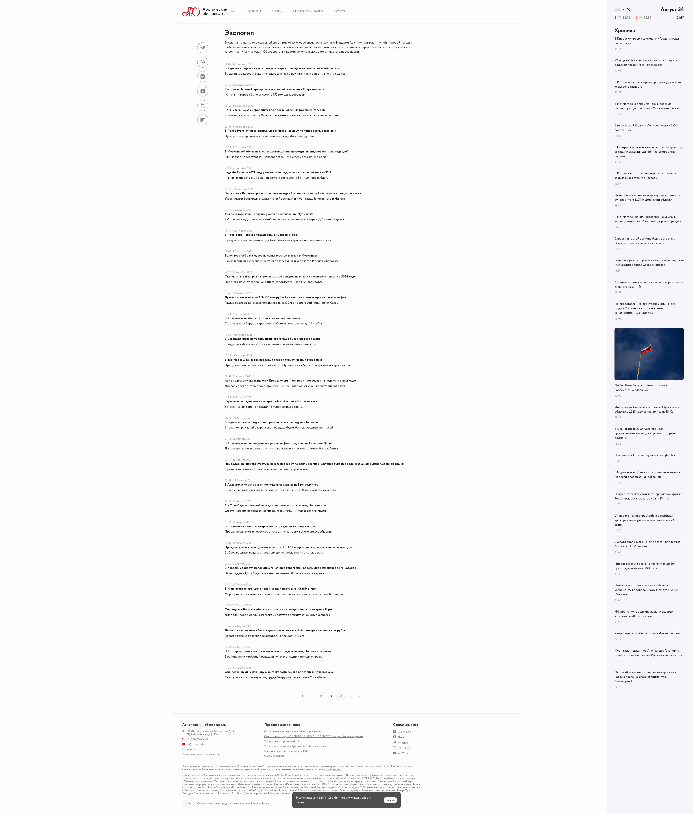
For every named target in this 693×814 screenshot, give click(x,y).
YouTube (403, 753)
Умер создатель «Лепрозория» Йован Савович (647, 633)
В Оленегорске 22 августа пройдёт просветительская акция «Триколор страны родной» (645, 433)
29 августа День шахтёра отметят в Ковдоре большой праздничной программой (645, 62)
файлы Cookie (328, 798)
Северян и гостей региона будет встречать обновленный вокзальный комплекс (644, 240)
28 (321, 696)
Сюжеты (340, 11)
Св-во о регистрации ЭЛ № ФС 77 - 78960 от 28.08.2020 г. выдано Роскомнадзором (313, 736)
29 (331, 696)
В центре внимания (308, 11)
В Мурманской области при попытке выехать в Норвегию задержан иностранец (647, 474)
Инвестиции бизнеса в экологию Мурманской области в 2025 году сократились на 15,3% (647, 409)
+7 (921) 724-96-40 (197, 739)
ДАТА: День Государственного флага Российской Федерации (640, 387)
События (254, 11)
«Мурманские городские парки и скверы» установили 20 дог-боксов (644, 614)
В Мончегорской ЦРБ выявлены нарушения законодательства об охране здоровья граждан (647, 219)
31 (350, 696)
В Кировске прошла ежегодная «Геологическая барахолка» (646, 40)
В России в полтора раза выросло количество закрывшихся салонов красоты (646, 175)
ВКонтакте (404, 731)
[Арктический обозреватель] (205, 12)
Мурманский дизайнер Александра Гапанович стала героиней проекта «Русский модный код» (648, 653)
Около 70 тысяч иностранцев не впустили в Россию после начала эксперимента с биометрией (645, 677)
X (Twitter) (404, 748)
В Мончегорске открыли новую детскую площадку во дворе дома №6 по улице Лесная (646, 106)
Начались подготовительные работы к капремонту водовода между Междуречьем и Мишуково (646, 590)
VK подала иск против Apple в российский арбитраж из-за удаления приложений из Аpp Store (646, 520)
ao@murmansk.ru (196, 744)
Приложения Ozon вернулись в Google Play (644, 455)
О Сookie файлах (274, 755)
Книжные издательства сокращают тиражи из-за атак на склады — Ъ (648, 284)
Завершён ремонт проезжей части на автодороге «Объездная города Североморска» (649, 262)
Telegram (403, 742)
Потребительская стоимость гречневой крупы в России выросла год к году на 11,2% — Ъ (648, 496)
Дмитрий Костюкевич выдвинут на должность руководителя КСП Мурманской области (647, 197)
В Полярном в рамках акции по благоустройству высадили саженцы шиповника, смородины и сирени (648, 151)
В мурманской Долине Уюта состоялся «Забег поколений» (646, 127)
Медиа (277, 11)
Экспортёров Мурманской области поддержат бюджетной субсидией (647, 544)
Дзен (401, 737)
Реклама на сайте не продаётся (200, 754)
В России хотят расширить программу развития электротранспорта (647, 84)
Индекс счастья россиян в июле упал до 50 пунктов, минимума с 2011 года (644, 566)
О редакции (189, 749)
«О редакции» (332, 769)
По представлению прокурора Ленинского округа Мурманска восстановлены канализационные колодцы (644, 308)
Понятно (390, 800)
